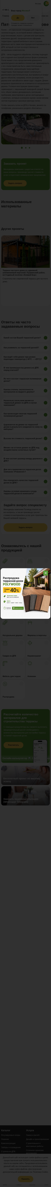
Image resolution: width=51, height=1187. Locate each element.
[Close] (45, 573)
